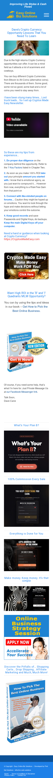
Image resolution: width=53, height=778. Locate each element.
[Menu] (45, 14)
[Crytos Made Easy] (26, 266)
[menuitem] (45, 14)
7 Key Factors (15, 167)
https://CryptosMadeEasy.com (22, 239)
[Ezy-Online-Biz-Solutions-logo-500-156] (22, 14)
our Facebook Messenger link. (22, 391)
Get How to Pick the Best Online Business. (30, 308)
